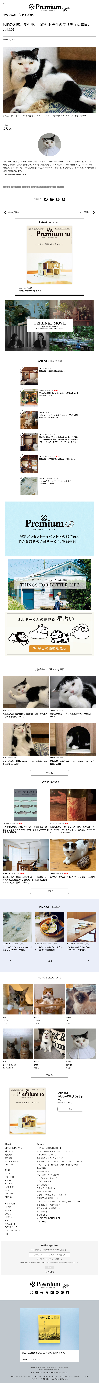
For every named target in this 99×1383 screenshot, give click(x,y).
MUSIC (8, 1207)
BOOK (8, 1214)
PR (6, 1234)
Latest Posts (49, 782)
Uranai (9, 1217)
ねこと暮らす (42, 1211)
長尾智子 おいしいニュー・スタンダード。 (54, 1195)
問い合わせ (9, 1151)
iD (6, 1200)
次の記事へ (85, 212)
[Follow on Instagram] (31, 1292)
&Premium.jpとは (13, 1148)
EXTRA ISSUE (11, 1227)
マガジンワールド (36, 1379)
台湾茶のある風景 (44, 1181)
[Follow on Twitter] (36, 1292)
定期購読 (8, 1155)
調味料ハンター (43, 1171)
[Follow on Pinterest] (62, 1292)
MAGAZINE (10, 1224)
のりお (7, 127)
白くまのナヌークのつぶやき (48, 1205)
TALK (7, 1220)
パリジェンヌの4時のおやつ (48, 1175)
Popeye (64, 1376)
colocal (76, 1376)
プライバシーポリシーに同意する (50, 1259)
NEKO (7, 187)
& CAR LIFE (42, 1215)
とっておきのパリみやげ (47, 1178)
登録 (49, 1267)
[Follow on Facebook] (67, 1292)
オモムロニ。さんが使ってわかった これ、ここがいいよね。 (62, 1161)
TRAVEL (8, 1184)
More (49, 772)
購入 (70, 1109)
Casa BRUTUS (28, 1376)
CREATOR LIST (12, 1165)
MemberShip (12, 1161)
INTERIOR (9, 1187)
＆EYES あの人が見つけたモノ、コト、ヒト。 (56, 1151)
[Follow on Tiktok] (52, 1292)
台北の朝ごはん (43, 1185)
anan (13, 1376)
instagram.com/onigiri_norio (15, 174)
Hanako (51, 1376)
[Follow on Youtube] (47, 1292)
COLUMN (16, 187)
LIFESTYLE (10, 1174)
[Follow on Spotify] (57, 1292)
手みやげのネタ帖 (44, 1191)
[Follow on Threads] (41, 1292)
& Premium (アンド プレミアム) (49, 8)
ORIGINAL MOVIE (13, 1230)
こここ (82, 1376)
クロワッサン (38, 1376)
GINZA (45, 1376)
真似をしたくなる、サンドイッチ (50, 1158)
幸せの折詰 (41, 1168)
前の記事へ (13, 212)
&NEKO (26, 187)
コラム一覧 (41, 1221)
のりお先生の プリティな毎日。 (19, 15)
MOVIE (8, 1210)
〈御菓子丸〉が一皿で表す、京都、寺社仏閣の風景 (57, 1165)
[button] (12, 961)
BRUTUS (19, 1376)
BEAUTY (9, 1190)
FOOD (8, 1180)
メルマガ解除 (49, 1272)
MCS (86, 1376)
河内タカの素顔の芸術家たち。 (49, 1208)
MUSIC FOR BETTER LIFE (48, 1218)
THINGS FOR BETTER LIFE (49, 1148)
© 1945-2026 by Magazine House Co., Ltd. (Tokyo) (49, 1373)
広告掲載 (8, 1158)
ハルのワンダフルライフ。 (47, 1155)
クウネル (58, 1376)
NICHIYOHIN (11, 1204)
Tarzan (70, 1376)
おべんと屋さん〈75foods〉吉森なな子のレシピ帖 (58, 1201)
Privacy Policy (54, 1379)
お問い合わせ (64, 1379)
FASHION (9, 1177)
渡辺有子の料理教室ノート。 (48, 1198)
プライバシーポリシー (41, 1262)
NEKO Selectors (49, 977)
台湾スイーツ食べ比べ (46, 1188)
